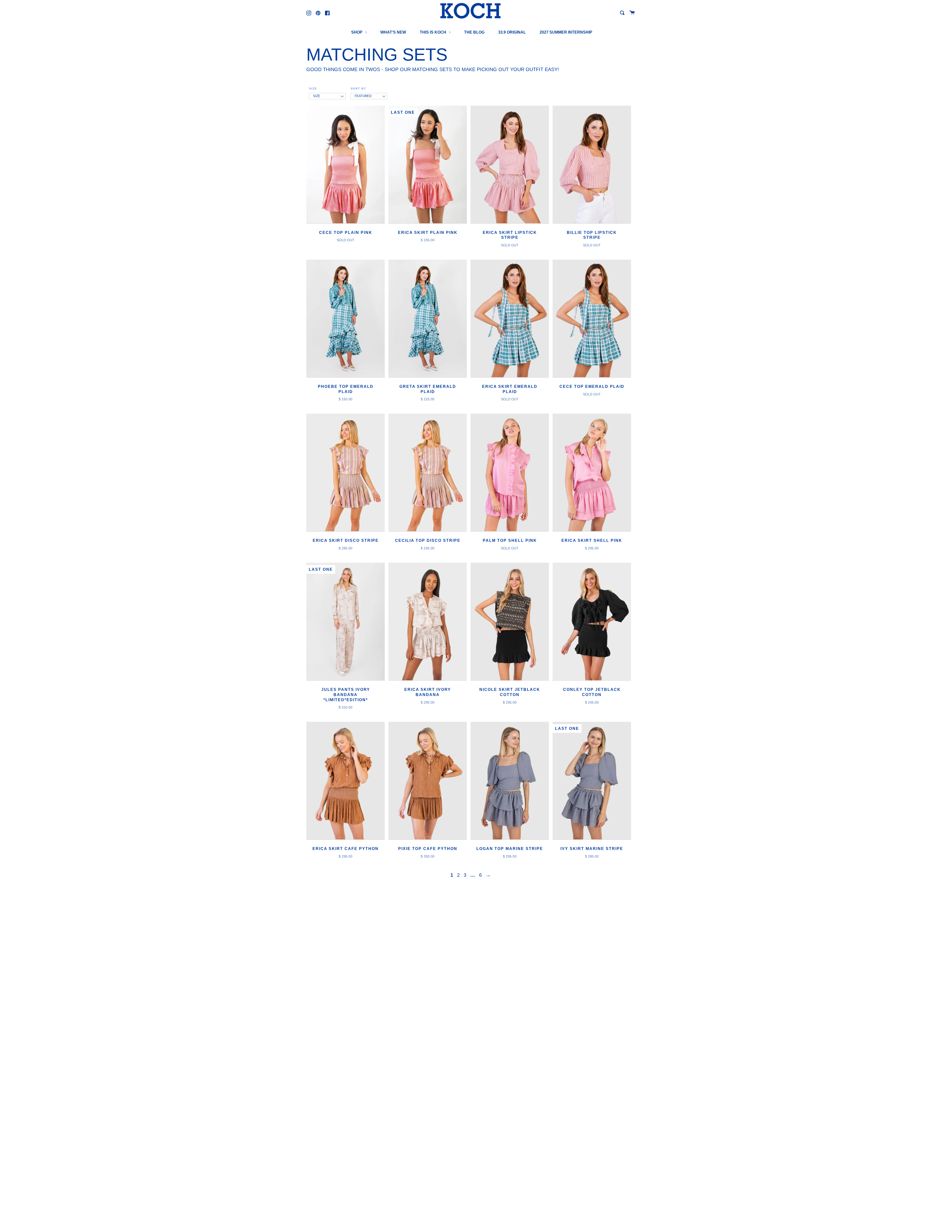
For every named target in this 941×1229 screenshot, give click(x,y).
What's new (393, 32)
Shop (357, 32)
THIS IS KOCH (433, 32)
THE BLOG (474, 32)
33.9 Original (512, 32)
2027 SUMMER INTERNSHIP (566, 32)
